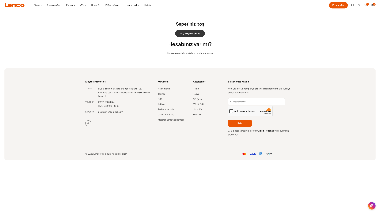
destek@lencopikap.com (110, 111)
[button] (366, 5)
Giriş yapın (172, 53)
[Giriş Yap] (359, 5)
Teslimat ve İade (166, 109)
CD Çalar (197, 99)
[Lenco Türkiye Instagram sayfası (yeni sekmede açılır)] (372, 206)
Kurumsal (132, 5)
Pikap (36, 5)
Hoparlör (95, 5)
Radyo (69, 5)
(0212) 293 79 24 (106, 102)
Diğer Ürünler (112, 5)
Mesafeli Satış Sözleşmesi (171, 119)
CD (82, 5)
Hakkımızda (164, 88)
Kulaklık (197, 114)
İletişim (148, 5)
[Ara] (353, 5)
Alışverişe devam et (190, 33)
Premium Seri (54, 5)
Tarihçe (161, 94)
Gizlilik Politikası (166, 114)
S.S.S (160, 99)
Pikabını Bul (338, 5)
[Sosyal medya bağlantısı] (88, 123)
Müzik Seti (198, 104)
